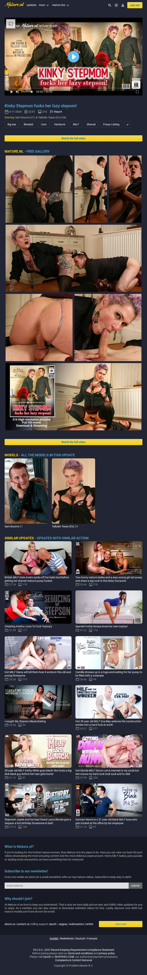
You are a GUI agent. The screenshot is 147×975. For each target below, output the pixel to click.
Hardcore (59, 124)
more (44, 5)
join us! (135, 5)
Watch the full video (73, 138)
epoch (52, 924)
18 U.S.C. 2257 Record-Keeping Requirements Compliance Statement (73, 949)
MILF (76, 124)
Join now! (121, 924)
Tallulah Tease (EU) (63, 526)
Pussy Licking (111, 124)
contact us (23, 924)
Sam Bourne (12, 526)
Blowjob (28, 124)
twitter (89, 924)
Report (58, 111)
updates (31, 5)
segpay (63, 924)
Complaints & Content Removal (73, 960)
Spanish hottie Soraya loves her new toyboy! (101, 626)
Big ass (11, 124)
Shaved (91, 124)
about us (10, 924)
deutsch (80, 938)
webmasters (76, 924)
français (92, 938)
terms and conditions (80, 953)
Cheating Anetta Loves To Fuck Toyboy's (28, 626)
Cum (44, 124)
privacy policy (107, 953)
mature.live (61, 5)
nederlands (67, 938)
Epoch (47, 956)
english (54, 938)
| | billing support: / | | (49, 924)
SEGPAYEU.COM (64, 956)
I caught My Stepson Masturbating (25, 721)
